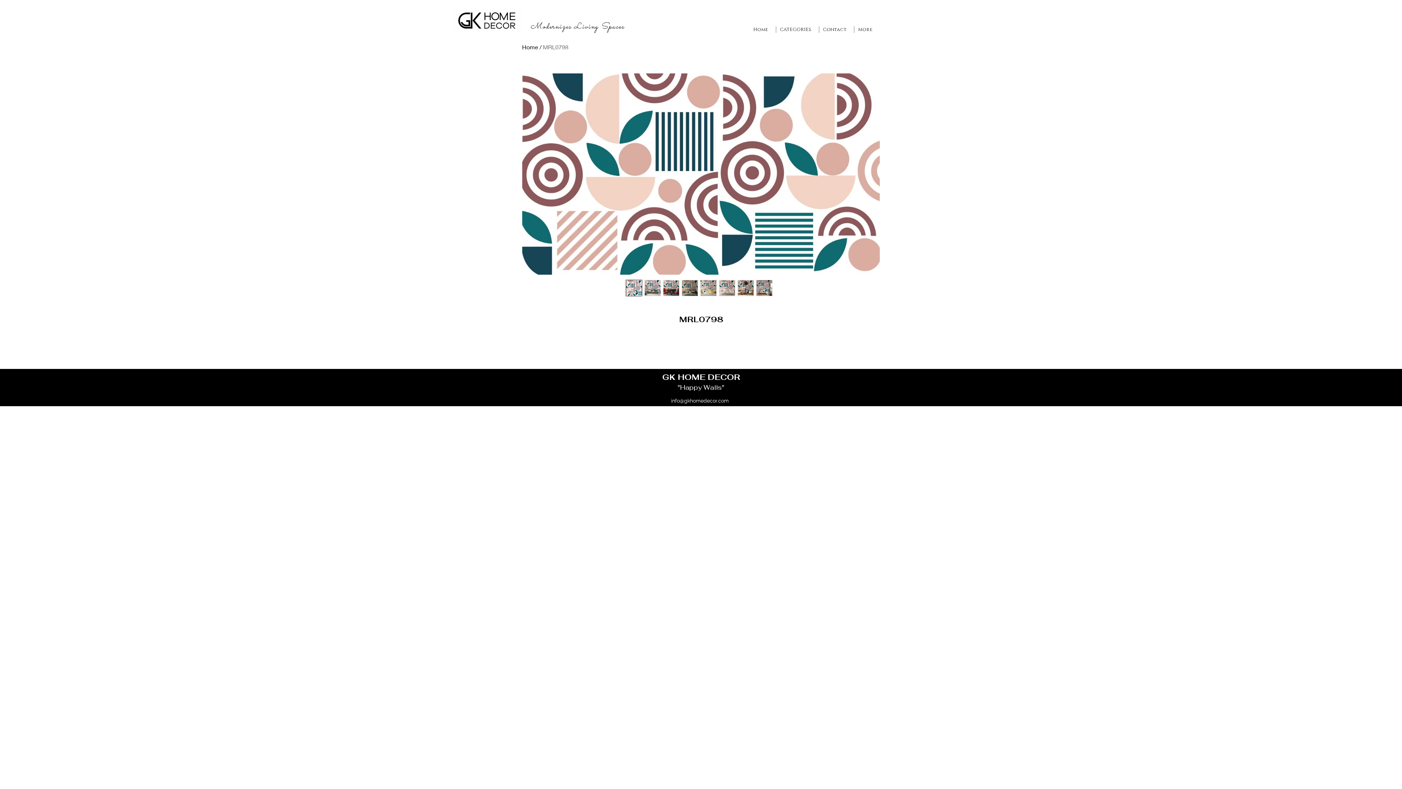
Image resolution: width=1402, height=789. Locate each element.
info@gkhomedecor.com (700, 401)
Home (530, 46)
